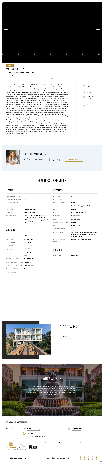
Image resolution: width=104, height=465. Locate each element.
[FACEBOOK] (80, 458)
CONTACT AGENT (73, 159)
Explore (65, 336)
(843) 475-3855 (76, 430)
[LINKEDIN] (88, 458)
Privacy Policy (65, 458)
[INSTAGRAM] (84, 458)
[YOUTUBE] (92, 458)
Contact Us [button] (52, 402)
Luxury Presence (20, 458)
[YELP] (96, 458)
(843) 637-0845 (39, 160)
